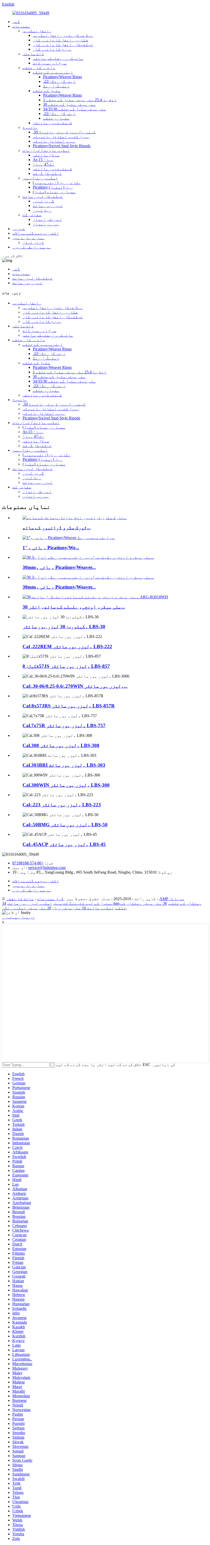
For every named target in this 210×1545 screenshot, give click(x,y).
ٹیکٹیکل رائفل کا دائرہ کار (63, 44)
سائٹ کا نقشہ (20, 899)
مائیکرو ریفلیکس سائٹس (58, 58)
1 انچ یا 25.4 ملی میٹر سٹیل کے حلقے (80, 100)
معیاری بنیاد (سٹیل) (54, 192)
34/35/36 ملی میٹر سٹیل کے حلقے (74, 109)
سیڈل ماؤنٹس (46, 155)
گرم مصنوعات (50, 899)
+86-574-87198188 (28, 863)
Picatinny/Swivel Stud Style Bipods (61, 146)
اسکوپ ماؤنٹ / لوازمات (46, 150)
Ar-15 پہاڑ (43, 159)
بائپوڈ (30, 127)
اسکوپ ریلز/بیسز (40, 178)
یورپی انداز (46, 224)
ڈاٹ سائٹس (33, 54)
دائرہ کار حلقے (39, 67)
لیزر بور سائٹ (48, 205)
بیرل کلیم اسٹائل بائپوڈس (61, 136)
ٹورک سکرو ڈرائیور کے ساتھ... (57, 527)
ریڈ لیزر (42, 210)
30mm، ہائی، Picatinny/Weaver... (59, 567)
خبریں (18, 228)
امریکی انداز (47, 219)
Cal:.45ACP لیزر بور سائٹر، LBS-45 (64, 844)
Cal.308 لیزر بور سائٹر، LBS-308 (61, 745)
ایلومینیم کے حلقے (53, 72)
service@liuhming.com (47, 867)
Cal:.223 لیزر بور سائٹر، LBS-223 (62, 804)
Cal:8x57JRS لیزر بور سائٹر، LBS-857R (69, 705)
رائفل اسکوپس (37, 31)
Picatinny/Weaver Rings (62, 77)
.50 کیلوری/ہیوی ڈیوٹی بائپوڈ (64, 132)
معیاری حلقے (56, 118)
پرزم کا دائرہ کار (52, 49)
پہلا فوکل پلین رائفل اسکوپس (63, 35)
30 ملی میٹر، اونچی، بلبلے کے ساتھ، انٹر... (74, 607)
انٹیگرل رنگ (56, 86)
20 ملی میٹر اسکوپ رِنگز (26, 908)
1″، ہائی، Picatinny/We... (51, 547)
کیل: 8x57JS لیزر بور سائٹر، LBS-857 (66, 666)
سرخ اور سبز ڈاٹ (50, 63)
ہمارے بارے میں (28, 238)
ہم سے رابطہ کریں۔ (31, 247)
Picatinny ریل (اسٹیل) (53, 187)
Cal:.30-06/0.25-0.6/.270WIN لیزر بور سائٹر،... (75, 686)
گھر (16, 21)
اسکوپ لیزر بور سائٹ (30, 903)
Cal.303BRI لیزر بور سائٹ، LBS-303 (64, 765)
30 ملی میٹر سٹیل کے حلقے (69, 104)
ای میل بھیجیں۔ (18, 917)
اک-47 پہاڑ (44, 164)
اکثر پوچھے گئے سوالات (35, 233)
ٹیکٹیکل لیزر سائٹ (43, 196)
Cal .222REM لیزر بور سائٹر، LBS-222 (67, 646)
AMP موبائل (171, 899)
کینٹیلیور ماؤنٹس (52, 123)
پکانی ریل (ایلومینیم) (57, 182)
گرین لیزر (43, 201)
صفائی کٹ (32, 215)
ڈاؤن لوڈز (33, 242)
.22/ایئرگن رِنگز (59, 81)
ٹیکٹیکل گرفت (47, 173)
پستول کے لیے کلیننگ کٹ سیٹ (83, 903)
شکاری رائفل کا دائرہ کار (60, 40)
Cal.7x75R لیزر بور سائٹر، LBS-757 (64, 725)
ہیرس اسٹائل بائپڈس (54, 141)
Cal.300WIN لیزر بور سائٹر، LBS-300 (66, 785)
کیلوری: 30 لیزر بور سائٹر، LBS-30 (64, 626)
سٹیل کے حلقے (46, 90)
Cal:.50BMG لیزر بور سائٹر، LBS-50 (65, 824)
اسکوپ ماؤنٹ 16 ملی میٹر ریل (83, 908)
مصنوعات (21, 26)
